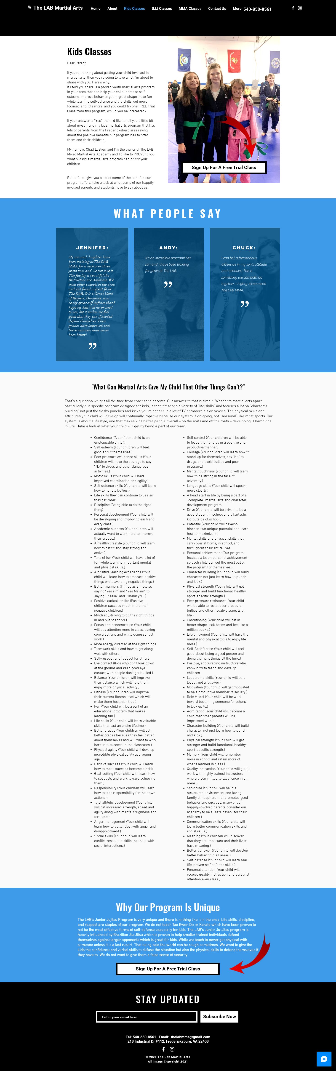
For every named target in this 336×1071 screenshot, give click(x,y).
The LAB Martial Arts (58, 8)
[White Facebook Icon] (293, 8)
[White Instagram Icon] (299, 8)
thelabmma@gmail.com (190, 1037)
